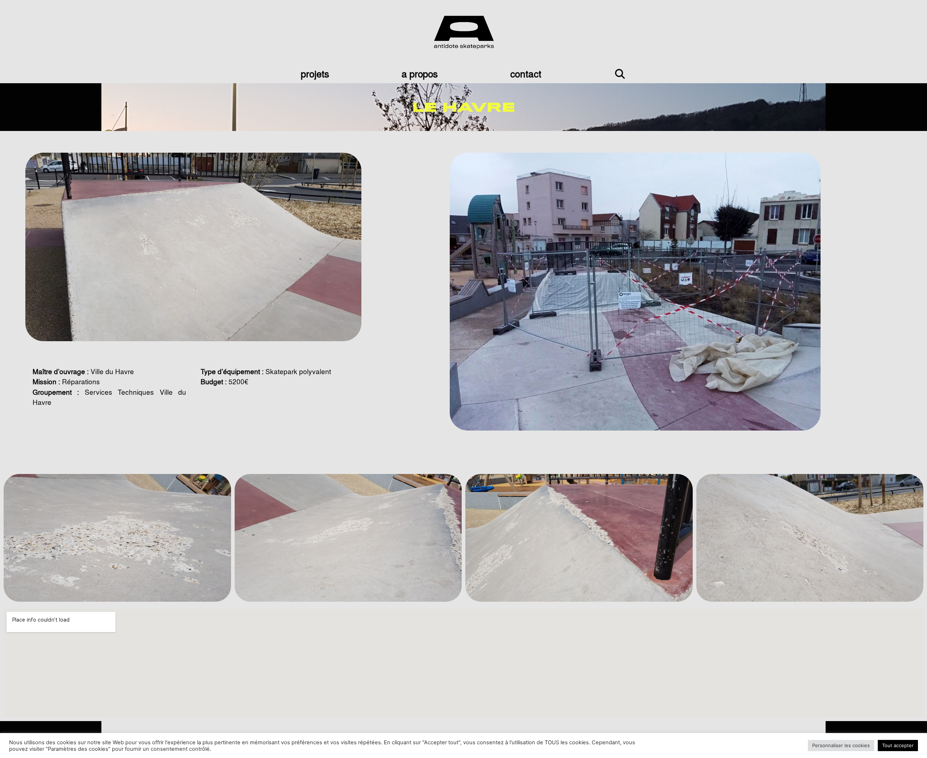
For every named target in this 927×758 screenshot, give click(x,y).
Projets (315, 73)
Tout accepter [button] (898, 745)
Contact (525, 73)
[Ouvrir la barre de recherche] (620, 73)
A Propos (420, 73)
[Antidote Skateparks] (463, 31)
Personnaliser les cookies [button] (841, 745)
